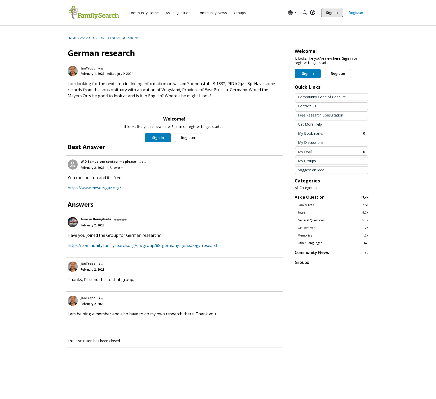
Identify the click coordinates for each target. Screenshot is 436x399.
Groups (302, 262)
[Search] (305, 12)
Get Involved (333, 228)
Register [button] (188, 137)
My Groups (307, 160)
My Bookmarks (331, 133)
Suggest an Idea (311, 170)
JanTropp (88, 68)
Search (333, 212)
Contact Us (307, 106)
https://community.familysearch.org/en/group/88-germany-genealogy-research (143, 245)
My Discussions (310, 142)
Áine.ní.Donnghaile (96, 219)
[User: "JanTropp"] (73, 71)
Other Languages (333, 243)
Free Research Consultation (320, 115)
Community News (331, 252)
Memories (333, 235)
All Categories (306, 187)
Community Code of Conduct (322, 97)
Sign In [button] (158, 137)
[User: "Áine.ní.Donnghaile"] (73, 222)
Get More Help (310, 124)
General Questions (333, 220)
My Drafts (331, 151)
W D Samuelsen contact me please (108, 161)
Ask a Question (331, 197)
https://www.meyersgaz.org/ (94, 188)
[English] (94, 12)
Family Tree (333, 205)
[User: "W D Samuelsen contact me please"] (73, 164)
